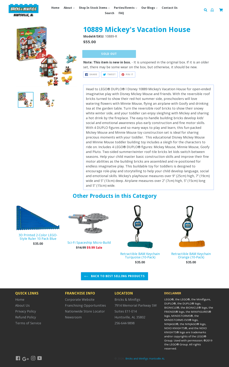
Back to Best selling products (117, 276)
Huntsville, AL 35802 (129, 317)
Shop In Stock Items (93, 7)
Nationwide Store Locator (85, 311)
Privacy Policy (25, 311)
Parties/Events (124, 7)
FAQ (121, 13)
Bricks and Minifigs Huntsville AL (145, 358)
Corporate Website (79, 299)
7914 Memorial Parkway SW (135, 305)
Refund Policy (25, 317)
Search (109, 13)
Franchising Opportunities (85, 305)
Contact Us (169, 7)
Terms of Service (28, 323)
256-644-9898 (124, 323)
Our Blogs (148, 7)
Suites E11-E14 (125, 311)
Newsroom (73, 317)
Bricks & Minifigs (127, 299)
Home (55, 7)
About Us (22, 305)
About (68, 7)
